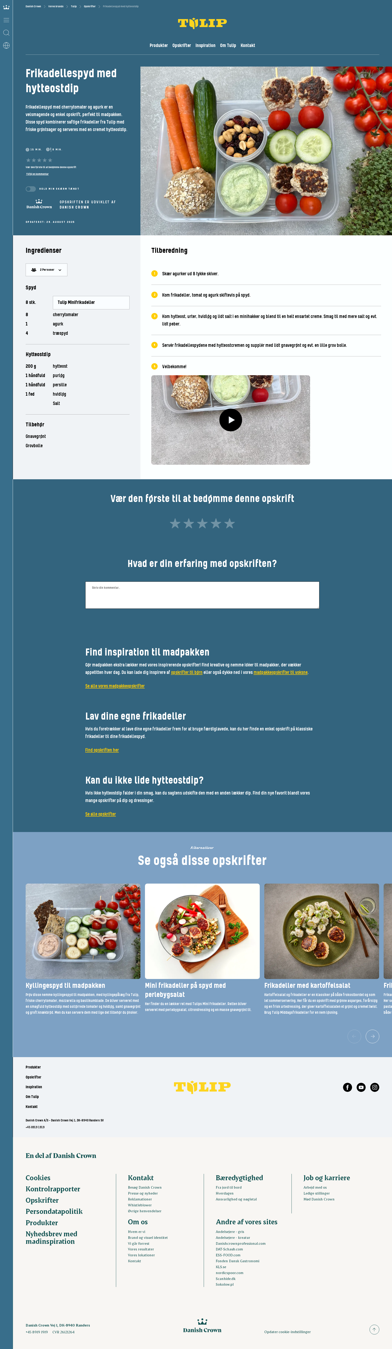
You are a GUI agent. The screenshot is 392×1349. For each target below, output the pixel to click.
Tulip (74, 6)
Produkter (159, 45)
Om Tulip (228, 45)
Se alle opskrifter (100, 814)
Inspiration (206, 45)
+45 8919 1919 (35, 1127)
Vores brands (56, 6)
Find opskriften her (102, 750)
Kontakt (248, 45)
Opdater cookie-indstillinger (287, 1331)
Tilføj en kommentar (37, 174)
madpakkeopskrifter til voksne (281, 672)
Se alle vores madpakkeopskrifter (115, 686)
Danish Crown (33, 6)
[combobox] (46, 269)
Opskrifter (90, 6)
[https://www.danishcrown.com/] (39, 205)
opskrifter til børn (187, 672)
